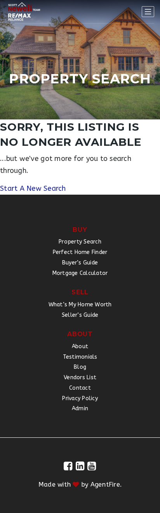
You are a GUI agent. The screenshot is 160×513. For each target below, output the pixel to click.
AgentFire (105, 484)
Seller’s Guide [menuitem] (80, 315)
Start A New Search (33, 188)
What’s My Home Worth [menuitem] (80, 304)
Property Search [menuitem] (80, 241)
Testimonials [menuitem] (80, 357)
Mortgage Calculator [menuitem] (80, 273)
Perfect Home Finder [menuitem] (80, 252)
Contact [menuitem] (80, 388)
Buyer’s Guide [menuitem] (80, 262)
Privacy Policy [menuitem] (80, 398)
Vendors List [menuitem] (80, 377)
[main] (80, 97)
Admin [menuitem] (80, 408)
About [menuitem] (80, 346)
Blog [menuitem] (80, 367)
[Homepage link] (24, 11)
